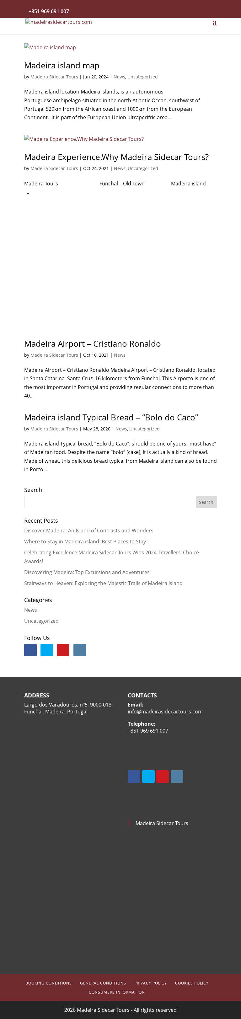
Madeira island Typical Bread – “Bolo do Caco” (111, 417)
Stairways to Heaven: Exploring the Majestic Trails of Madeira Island (103, 583)
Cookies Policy (192, 983)
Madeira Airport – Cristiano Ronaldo (92, 343)
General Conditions (103, 983)
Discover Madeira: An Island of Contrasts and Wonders (88, 530)
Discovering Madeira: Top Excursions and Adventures (87, 572)
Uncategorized (142, 77)
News (119, 77)
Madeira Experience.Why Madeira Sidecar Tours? (116, 157)
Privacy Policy (150, 983)
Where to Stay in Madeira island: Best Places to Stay (85, 541)
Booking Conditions (48, 983)
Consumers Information (117, 992)
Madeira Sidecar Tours (54, 77)
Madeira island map (61, 65)
